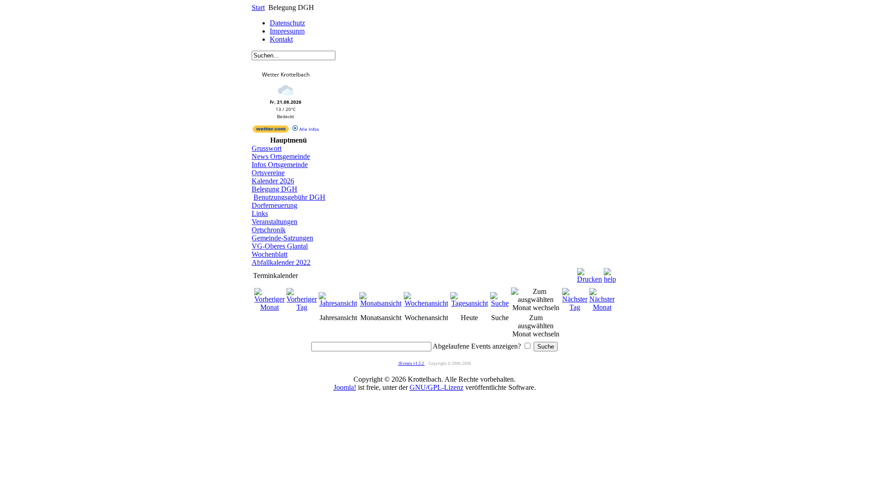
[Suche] (499, 303)
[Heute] (469, 303)
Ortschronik (269, 230)
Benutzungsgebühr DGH (289, 197)
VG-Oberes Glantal (280, 246)
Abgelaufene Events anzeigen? (477, 346)
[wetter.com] (271, 131)
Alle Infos (308, 129)
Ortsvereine (268, 173)
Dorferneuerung (274, 205)
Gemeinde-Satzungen (282, 238)
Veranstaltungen (274, 221)
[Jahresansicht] (338, 303)
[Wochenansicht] (426, 303)
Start (258, 7)
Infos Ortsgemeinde (280, 164)
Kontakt (281, 39)
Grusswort (267, 148)
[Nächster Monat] (602, 307)
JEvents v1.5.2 (411, 363)
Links (260, 213)
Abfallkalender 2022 (281, 262)
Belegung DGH (274, 189)
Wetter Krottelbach (286, 74)
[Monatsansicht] (380, 303)
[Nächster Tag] (574, 307)
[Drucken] (589, 273)
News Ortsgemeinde (281, 156)
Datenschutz (287, 23)
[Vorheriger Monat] (269, 307)
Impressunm (287, 31)
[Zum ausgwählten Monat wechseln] (535, 308)
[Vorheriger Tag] (301, 307)
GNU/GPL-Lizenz (436, 387)
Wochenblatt (269, 254)
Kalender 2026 (273, 181)
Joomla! (345, 387)
